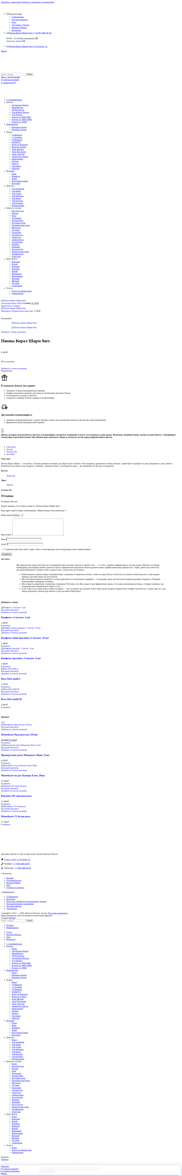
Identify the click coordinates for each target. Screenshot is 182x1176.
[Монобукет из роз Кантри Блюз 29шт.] (19, 765)
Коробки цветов (19, 130)
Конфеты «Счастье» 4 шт (15, 617)
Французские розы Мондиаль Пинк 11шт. (25, 755)
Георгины (16, 256)
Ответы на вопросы (15, 887)
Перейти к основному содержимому (37, 2)
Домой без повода (20, 156)
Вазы (14, 174)
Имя (4, 539)
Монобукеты (17, 107)
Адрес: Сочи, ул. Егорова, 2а (17, 859)
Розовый (16, 266)
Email (4, 544)
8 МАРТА (16, 142)
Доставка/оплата (13, 880)
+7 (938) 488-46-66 (21, 864)
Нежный (16, 269)
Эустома (15, 230)
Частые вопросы (20, 19)
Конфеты (16, 176)
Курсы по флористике (22, 291)
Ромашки (16, 247)
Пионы (15, 213)
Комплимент (17, 159)
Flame (14, 179)
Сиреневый (17, 286)
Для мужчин (17, 203)
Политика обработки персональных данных (26, 901)
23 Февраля (17, 140)
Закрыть (5, 1159)
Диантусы (16, 237)
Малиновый (17, 276)
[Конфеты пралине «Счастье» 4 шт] (17, 648)
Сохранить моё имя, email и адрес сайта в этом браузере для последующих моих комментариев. (47, 549)
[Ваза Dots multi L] (10, 669)
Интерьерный (18, 205)
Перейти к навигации (11, 2)
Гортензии (16, 232)
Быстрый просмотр (10, 610)
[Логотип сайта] (11, 72)
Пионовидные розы (21, 225)
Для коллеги (17, 201)
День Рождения (19, 152)
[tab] (11, 447)
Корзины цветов (19, 127)
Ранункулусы (18, 211)
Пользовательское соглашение (20, 904)
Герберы (15, 244)
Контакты (16, 30)
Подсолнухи (17, 249)
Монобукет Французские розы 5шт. (17, 311)
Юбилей (15, 168)
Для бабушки (18, 196)
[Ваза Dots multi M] (10, 689)
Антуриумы (17, 242)
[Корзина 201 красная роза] (14, 786)
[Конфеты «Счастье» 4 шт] (13, 607)
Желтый (15, 281)
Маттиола (16, 228)
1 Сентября (17, 137)
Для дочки (16, 193)
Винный (15, 278)
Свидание (16, 166)
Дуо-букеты (17, 115)
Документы (11, 909)
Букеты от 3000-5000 (21, 117)
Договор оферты (13, 906)
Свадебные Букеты (20, 112)
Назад (14, 949)
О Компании (18, 17)
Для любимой (18, 189)
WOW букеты (18, 110)
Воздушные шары (20, 181)
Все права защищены (58, 913)
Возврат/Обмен (19, 27)
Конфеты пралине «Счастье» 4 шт (21, 658)
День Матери (18, 149)
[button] (5, 625)
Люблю (15, 161)
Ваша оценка (7, 515)
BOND (12, 918)
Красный (16, 262)
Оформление (17, 293)
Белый (15, 264)
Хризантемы (17, 220)
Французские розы (20, 252)
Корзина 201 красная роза (16, 795)
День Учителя (18, 154)
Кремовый (16, 274)
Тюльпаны (16, 218)
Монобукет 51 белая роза (15, 816)
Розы (14, 216)
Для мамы (16, 191)
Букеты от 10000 (19, 122)
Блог (14, 22)
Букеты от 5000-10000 (22, 119)
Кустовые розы (18, 223)
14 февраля (17, 135)
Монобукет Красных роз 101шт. (19, 734)
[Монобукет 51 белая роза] (13, 806)
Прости (15, 164)
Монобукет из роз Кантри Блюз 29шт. (23, 775)
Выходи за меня (19, 147)
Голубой (15, 283)
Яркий (15, 271)
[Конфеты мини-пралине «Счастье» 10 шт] (21, 628)
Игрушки (16, 183)
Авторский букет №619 (12, 303)
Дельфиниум (17, 254)
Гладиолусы (17, 235)
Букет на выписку (20, 144)
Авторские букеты (20, 105)
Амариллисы (18, 240)
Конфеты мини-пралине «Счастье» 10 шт (25, 637)
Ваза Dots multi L (11, 678)
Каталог (10, 878)
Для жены (16, 198)
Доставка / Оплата (20, 25)
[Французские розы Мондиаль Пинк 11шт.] (21, 745)
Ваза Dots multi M (11, 699)
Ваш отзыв (7, 535)
